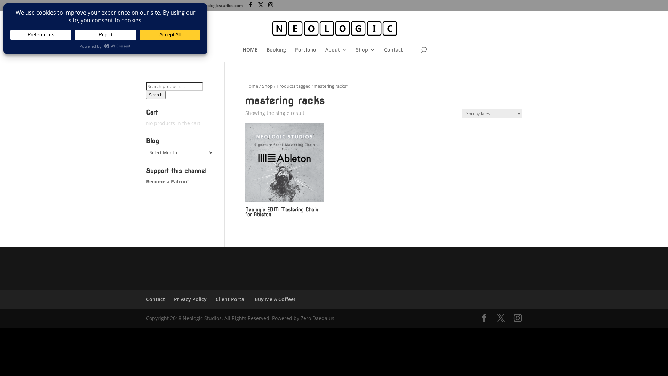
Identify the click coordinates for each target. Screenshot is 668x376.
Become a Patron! (167, 181)
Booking (276, 50)
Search (156, 95)
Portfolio (305, 50)
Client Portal (231, 299)
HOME (249, 50)
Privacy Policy (190, 299)
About (332, 50)
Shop (362, 50)
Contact (393, 50)
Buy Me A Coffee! (275, 299)
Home (251, 86)
